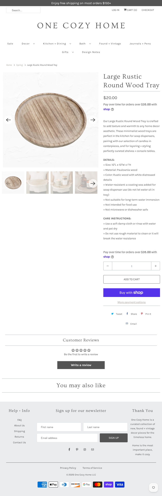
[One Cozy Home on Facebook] (69, 449)
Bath (83, 43)
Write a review (81, 365)
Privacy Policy (68, 467)
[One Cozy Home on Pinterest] (77, 449)
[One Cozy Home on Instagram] (84, 449)
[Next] (93, 120)
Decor (26, 43)
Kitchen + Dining (55, 43)
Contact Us (19, 442)
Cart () (131, 9)
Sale (10, 43)
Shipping (19, 431)
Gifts (66, 52)
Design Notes (91, 52)
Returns (19, 436)
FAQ (19, 419)
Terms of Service (92, 467)
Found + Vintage (110, 43)
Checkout (148, 9)
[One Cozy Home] (81, 27)
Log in (115, 9)
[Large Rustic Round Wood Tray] (50, 120)
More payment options (132, 302)
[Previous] (8, 120)
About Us (19, 425)
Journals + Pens (140, 43)
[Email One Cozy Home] (92, 449)
